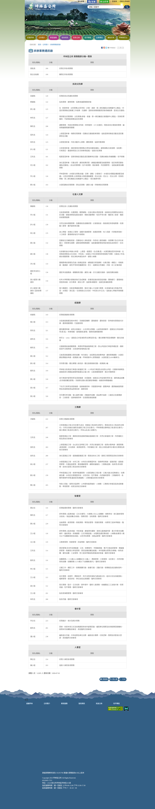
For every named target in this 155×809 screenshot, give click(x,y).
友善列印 (108, 47)
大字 (123, 48)
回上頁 (114, 679)
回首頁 (114, 1)
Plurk (104, 47)
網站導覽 (81, 1)
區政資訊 (65, 37)
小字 (118, 48)
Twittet (106, 47)
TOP (123, 679)
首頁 (39, 44)
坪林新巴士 (123, 37)
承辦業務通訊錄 (55, 44)
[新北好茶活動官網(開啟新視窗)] (104, 1)
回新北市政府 (125, 1)
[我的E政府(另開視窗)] (126, 709)
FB (102, 47)
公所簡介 (42, 37)
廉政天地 (111, 37)
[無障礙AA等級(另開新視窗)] (115, 708)
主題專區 (99, 37)
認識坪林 (30, 37)
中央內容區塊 (125, 47)
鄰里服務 (53, 37)
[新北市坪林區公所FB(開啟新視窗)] (92, 1)
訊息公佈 (76, 37)
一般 (120, 48)
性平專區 (88, 37)
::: (76, 1)
